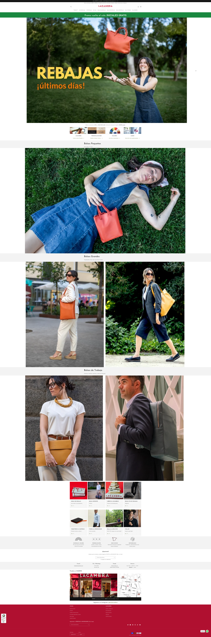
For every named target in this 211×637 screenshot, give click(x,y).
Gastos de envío (72, 608)
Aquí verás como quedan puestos (131, 138)
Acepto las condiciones (106, 559)
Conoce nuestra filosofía (78, 138)
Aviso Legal (72, 616)
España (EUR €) (73, 634)
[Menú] (5, 614)
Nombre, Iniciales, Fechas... (95, 138)
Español (81, 634)
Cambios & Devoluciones (74, 612)
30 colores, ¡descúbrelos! (114, 138)
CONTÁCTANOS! (73, 618)
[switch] (4, 622)
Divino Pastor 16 (114, 566)
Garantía (71, 610)
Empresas (107, 614)
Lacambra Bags (133, 635)
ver (195, 70)
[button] (71, 6)
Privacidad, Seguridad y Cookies (75, 614)
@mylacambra (113, 602)
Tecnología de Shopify (138, 635)
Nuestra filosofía (108, 612)
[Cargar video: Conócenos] (93, 585)
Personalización (108, 610)
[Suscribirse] (114, 557)
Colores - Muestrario (109, 608)
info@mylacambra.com (78, 566)
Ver (72, 506)
